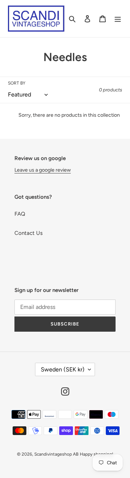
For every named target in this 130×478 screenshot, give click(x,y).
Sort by (16, 83)
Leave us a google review (42, 170)
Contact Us (28, 233)
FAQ (19, 214)
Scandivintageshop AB (56, 454)
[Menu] (117, 18)
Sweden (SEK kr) (62, 369)
